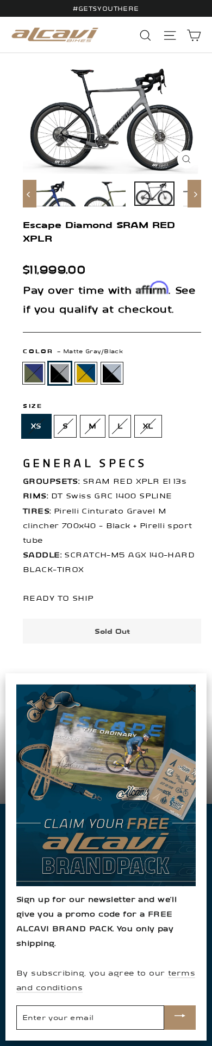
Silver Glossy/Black (112, 373)
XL (148, 425)
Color (73, 351)
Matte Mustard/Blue (86, 373)
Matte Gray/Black (60, 373)
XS (36, 425)
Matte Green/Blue (34, 373)
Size (32, 406)
